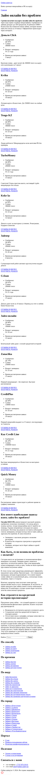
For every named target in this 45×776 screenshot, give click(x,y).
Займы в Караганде (12, 711)
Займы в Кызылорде (12, 713)
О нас (7, 740)
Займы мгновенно (12, 666)
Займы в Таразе (11, 715)
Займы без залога (11, 681)
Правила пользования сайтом (16, 742)
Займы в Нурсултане (13, 706)
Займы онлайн (10, 647)
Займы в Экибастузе (12, 727)
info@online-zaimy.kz (21, 767)
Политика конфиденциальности (17, 744)
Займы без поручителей (14, 690)
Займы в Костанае (12, 721)
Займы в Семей (11, 725)
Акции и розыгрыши (13, 753)
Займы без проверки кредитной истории (20, 696)
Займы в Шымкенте (12, 709)
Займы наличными (12, 650)
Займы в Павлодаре (12, 723)
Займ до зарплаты (11, 687)
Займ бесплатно (11, 677)
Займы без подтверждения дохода (17, 694)
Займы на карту (11, 649)
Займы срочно (10, 664)
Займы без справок (12, 683)
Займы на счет (10, 652)
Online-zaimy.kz (6, 3)
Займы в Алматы (11, 707)
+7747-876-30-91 (22, 765)
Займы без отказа (11, 679)
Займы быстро (10, 662)
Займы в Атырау (11, 719)
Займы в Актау (10, 717)
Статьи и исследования (14, 755)
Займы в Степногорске (13, 729)
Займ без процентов (12, 685)
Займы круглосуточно (13, 668)
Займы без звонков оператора (16, 692)
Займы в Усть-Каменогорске (15, 731)
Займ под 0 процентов (13, 689)
